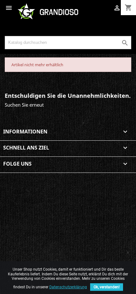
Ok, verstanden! (107, 287)
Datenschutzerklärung (68, 287)
